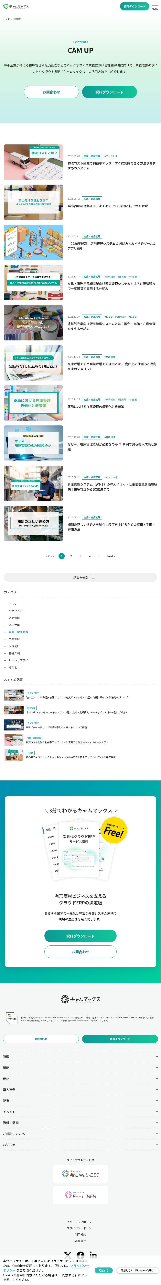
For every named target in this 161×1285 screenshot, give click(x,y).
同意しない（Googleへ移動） (138, 1270)
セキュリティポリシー (80, 1222)
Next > (111, 556)
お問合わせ (51, 91)
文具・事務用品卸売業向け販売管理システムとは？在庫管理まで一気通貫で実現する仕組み (112, 286)
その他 (13, 667)
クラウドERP (17, 611)
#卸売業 (122, 276)
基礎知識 (14, 653)
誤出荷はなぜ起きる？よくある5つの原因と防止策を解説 (108, 205)
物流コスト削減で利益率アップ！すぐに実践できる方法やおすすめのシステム (112, 165)
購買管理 (14, 625)
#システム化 (111, 477)
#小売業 (132, 276)
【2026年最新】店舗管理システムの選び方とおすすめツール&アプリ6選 (112, 246)
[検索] (93, 577)
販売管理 (14, 618)
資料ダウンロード (135, 6)
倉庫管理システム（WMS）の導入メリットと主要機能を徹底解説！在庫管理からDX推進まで (112, 487)
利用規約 (80, 1234)
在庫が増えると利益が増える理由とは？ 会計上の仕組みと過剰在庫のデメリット (112, 366)
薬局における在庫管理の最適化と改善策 (96, 406)
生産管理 (14, 639)
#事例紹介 (109, 276)
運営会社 (80, 1241)
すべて (13, 604)
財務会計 (14, 646)
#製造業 (108, 316)
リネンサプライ (18, 660)
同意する (104, 1270)
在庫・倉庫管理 (92, 156)
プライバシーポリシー (80, 1228)
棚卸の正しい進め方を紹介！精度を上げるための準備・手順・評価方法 (112, 527)
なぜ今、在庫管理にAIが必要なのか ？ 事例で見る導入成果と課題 (112, 446)
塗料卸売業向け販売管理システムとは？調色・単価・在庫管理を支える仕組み (112, 326)
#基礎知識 (109, 357)
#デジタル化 (111, 156)
